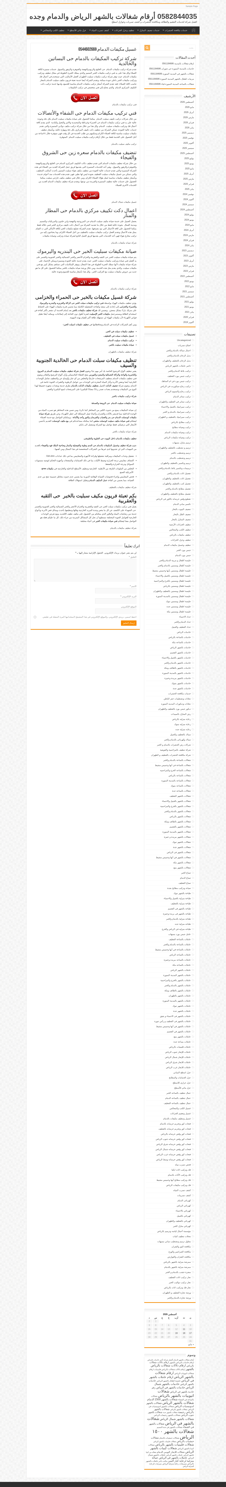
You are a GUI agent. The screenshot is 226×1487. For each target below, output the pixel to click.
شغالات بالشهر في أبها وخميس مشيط (173, 857)
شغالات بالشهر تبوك (181, 842)
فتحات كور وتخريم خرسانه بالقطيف (174, 1129)
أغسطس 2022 (187, 276)
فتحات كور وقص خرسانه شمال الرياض (173, 1149)
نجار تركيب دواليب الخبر (180, 1282)
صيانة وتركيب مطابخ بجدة (179, 888)
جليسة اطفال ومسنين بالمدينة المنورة (173, 596)
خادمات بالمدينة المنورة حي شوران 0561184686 (171, 68)
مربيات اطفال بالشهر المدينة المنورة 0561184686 (171, 79)
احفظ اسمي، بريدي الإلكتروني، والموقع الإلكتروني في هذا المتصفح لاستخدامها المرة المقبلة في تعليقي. (89, 617)
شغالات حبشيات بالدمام (169, 1438)
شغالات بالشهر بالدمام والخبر (177, 811)
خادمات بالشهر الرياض (180, 647)
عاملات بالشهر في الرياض (173, 1457)
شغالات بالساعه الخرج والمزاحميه (175, 770)
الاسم (133, 586)
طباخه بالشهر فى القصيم (179, 908)
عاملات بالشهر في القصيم (179, 1031)
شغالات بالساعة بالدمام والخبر (177, 760)
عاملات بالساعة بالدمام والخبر (177, 944)
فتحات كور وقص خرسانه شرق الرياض (173, 1144)
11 (184, 1329)
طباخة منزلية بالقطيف (181, 903)
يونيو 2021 (189, 307)
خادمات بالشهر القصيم (180, 652)
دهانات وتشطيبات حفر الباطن (177, 698)
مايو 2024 (189, 225)
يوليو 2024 (189, 214)
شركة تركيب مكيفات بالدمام (123, 288)
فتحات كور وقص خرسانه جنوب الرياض (173, 1139)
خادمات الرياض (184, 632)
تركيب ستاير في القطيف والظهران (175, 401)
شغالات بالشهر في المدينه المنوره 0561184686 (172, 74)
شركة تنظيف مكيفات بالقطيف (122, 487)
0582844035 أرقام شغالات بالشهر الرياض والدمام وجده (113, 16)
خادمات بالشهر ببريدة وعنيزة (177, 678)
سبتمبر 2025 (188, 148)
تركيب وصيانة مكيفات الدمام (178, 432)
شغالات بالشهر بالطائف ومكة (177, 821)
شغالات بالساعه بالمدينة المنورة (176, 780)
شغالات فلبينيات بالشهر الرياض (164, 1441)
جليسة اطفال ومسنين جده (179, 606)
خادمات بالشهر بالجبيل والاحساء (176, 657)
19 (176, 1333)
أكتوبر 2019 (188, 322)
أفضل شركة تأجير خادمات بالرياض (160, 1360)
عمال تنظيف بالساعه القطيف (177, 1103)
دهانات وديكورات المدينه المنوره (176, 704)
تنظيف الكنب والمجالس (53, 30)
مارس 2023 (188, 266)
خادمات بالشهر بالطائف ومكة (177, 668)
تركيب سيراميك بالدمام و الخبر (177, 412)
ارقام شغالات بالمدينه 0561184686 (178, 63)
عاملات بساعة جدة (182, 1042)
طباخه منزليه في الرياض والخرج (176, 929)
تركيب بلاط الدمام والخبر (179, 371)
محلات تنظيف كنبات (182, 1236)
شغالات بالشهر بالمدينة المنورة (176, 832)
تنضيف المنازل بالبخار (181, 519)
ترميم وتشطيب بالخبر (181, 453)
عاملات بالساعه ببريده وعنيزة (177, 960)
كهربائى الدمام (184, 1200)
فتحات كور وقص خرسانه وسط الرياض (173, 1159)
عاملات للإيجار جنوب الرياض (178, 1052)
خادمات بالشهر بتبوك (181, 683)
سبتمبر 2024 (188, 204)
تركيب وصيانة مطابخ (181, 427)
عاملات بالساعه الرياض (180, 954)
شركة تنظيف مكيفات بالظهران (122, 352)
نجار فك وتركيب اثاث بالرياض (177, 1287)
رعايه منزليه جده (183, 729)
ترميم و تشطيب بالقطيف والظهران (174, 447)
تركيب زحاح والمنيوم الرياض (178, 391)
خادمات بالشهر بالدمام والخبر (177, 663)
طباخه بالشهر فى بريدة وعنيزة (177, 913)
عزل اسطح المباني (182, 1072)
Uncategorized (184, 340)
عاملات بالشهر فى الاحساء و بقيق (175, 1016)
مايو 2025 (189, 168)
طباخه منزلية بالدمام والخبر (178, 919)
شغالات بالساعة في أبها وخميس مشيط (173, 765)
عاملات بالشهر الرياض (180, 970)
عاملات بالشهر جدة (182, 1011)
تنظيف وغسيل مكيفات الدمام (177, 545)
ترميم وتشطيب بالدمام (180, 458)
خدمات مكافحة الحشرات (176, 30)
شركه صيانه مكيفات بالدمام (123, 243)
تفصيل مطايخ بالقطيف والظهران (176, 494)
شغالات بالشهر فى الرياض (179, 852)
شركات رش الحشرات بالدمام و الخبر (174, 745)
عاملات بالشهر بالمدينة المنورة (177, 1001)
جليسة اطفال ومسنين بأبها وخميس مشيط (171, 570)
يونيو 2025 (189, 163)
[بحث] (147, 48)
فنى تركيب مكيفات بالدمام (124, 104)
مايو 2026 (189, 107)
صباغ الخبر (186, 873)
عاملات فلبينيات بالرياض (180, 1047)
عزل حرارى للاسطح (182, 1082)
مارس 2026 (188, 117)
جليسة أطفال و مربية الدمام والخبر (175, 560)
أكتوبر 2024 (188, 199)
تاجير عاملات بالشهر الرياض (178, 366)
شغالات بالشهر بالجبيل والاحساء (176, 801)
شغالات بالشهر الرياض (178, 1403)
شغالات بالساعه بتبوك (181, 785)
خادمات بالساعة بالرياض (179, 637)
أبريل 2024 (189, 230)
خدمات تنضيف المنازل (149, 30)
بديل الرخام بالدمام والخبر (179, 355)
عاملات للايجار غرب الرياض (178, 1067)
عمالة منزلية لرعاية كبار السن (173, 1459)
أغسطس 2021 (187, 296)
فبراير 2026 (188, 122)
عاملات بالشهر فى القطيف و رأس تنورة (172, 1021)
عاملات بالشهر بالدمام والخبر (177, 985)
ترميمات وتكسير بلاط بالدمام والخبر (174, 468)
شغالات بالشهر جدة (182, 847)
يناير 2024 (189, 245)
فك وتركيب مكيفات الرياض (178, 1185)
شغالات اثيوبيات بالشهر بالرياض (176, 1393)
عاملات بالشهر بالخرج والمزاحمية (175, 980)
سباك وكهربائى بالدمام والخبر (177, 739)
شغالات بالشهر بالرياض (180, 816)
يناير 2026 (189, 127)
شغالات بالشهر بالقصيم (180, 826)
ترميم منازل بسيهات (181, 442)
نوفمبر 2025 (188, 138)
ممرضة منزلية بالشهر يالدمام (177, 1267)
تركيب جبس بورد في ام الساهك (176, 381)
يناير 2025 (189, 189)
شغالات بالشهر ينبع (182, 867)
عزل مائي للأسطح (78, 30)
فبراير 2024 (188, 240)
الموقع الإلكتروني (128, 606)
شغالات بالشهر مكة (182, 862)
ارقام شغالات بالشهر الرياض (174, 1375)
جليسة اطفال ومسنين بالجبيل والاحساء (173, 576)
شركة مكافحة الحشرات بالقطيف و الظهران (171, 755)
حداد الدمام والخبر (182, 622)
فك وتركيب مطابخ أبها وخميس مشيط (174, 1180)
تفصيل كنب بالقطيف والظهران (177, 483)
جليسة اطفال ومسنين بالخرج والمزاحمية (172, 581)
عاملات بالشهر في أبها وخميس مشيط (173, 1026)
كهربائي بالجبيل (184, 1216)
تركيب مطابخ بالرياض (181, 422)
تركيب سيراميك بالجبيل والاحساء (176, 407)
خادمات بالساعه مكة (181, 642)
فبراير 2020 (188, 317)
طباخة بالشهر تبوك (182, 893)
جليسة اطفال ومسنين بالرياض (177, 586)
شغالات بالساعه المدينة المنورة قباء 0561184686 (171, 84)
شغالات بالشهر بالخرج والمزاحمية (175, 806)
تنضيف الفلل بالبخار (182, 514)
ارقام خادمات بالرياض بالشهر (182, 1362)
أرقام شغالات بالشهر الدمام (184, 1360)
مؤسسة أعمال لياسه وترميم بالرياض (174, 1231)
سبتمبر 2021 (188, 291)
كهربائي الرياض (184, 1205)
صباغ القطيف (185, 883)
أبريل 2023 (189, 261)
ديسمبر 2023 (188, 250)
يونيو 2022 (189, 281)
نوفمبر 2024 (188, 194)
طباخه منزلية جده (183, 924)
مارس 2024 (188, 235)
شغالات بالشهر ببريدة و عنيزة (177, 837)
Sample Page (192, 6)
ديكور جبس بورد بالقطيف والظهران (174, 709)
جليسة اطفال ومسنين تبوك (178, 601)
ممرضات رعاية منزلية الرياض (174, 1464)
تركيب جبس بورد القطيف (179, 376)
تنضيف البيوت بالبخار (181, 509)
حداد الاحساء (185, 616)
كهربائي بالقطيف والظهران (178, 1221)
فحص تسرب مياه (183, 1164)
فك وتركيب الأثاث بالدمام (179, 1175)
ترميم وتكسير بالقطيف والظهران (176, 463)
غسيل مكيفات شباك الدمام (124, 202)
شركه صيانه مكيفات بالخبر (124, 431)
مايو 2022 (189, 286)
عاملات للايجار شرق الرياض (178, 1062)
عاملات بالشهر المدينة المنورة (177, 975)
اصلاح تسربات (184, 345)
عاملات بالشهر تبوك (182, 1006)
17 (190, 1333)
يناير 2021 (189, 312)
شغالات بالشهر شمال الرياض (177, 1419)
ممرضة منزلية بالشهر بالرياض (177, 1262)
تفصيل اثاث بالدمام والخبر (179, 473)
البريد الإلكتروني (128, 596)
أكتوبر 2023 (188, 255)
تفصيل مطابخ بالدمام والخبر (178, 488)
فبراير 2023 (188, 271)
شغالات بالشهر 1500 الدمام (162, 1399)
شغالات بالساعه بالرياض (180, 775)
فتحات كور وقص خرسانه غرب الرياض (174, 1154)
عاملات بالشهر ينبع (182, 1036)
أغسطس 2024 (187, 209)
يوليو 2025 (189, 158)
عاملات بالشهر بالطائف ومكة (177, 990)
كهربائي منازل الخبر (182, 1226)
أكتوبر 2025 (188, 143)
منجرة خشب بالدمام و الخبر (178, 1272)
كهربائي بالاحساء (183, 1210)
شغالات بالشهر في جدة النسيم (169, 1427)
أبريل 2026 (189, 112)
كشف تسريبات (184, 1195)
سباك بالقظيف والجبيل (180, 734)
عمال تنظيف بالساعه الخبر (178, 1093)
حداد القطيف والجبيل (181, 627)
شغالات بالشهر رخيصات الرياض (167, 1415)
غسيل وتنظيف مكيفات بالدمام (177, 1118)
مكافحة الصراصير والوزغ (180, 1251)
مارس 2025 (188, 179)
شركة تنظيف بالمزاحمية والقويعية (175, 750)
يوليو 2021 (189, 301)
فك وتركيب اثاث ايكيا (181, 1170)
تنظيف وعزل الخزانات (124, 30)
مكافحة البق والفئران (181, 1246)
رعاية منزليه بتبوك (182, 724)
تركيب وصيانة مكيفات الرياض (177, 437)
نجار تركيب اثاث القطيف (179, 1277)
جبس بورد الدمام (183, 555)
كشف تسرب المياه (100, 30)
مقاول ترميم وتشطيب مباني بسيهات (174, 1241)
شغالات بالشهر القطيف (180, 796)
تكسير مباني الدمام (182, 504)
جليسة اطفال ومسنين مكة (179, 611)
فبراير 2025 (188, 184)
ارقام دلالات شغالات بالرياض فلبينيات (169, 1369)
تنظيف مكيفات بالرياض (180, 535)
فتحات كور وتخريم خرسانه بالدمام (175, 1123)
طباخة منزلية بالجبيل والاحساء (177, 898)
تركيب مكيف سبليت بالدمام (124, 144)
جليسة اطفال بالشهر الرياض (169, 1381)
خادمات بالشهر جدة (182, 688)
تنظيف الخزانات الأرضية (180, 524)
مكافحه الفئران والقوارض (179, 1257)
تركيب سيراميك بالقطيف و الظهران (174, 417)
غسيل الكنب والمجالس (180, 1108)
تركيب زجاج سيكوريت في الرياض (175, 386)
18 (184, 1333)
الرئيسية (193, 29)
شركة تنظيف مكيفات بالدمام (123, 528)
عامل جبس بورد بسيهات (179, 934)
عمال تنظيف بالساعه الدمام (178, 1098)
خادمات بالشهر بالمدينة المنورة (176, 673)
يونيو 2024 (189, 220)
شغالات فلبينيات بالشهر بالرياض (174, 1444)
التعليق (132, 557)
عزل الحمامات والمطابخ (180, 1077)
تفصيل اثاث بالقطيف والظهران (176, 478)
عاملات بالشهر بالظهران (180, 995)
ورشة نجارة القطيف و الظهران (177, 1292)
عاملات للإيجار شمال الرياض (178, 1057)
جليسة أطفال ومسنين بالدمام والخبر (174, 565)
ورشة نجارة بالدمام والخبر (179, 1298)
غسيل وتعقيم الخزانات (180, 1113)
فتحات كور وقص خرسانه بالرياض (176, 1134)
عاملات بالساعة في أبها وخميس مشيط (173, 949)
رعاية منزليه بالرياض (181, 719)
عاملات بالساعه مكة (181, 965)
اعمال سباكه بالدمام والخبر (178, 350)
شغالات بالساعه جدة (181, 791)
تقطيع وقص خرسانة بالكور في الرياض (173, 499)
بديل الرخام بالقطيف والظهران (176, 360)
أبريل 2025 (189, 173)
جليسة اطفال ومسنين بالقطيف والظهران (172, 591)
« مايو (191, 1344)
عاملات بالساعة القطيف (180, 939)
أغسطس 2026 (187, 102)
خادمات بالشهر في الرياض (170, 1387)
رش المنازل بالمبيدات (181, 714)
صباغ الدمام (185, 878)
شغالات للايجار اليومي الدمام (171, 1452)
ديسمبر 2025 (188, 132)
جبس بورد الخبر (183, 550)
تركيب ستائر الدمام (182, 396)
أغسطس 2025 (187, 153)
